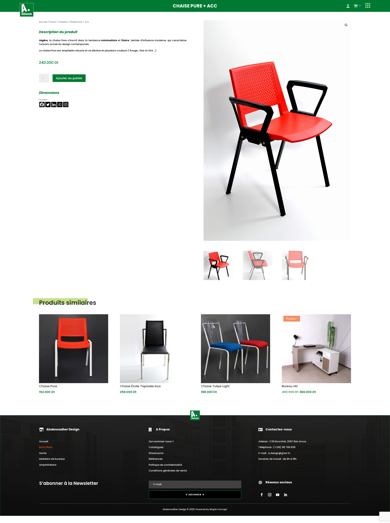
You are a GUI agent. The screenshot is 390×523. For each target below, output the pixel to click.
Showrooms (156, 453)
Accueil (43, 21)
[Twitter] (48, 104)
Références (156, 459)
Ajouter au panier (69, 78)
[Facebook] (42, 104)
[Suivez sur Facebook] (261, 494)
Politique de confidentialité (165, 465)
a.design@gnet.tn (279, 453)
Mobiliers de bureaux (52, 459)
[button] (346, 25)
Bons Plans (45, 447)
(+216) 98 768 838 (284, 447)
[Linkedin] (54, 104)
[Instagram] (65, 104)
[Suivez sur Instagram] (269, 494)
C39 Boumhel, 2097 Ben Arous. (288, 441)
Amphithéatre (47, 465)
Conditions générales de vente (168, 470)
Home (52, 21)
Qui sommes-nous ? (161, 441)
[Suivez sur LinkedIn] (285, 494)
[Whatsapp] (59, 104)
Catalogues (156, 447)
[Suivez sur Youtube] (277, 494)
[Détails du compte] (348, 6)
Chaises (62, 21)
